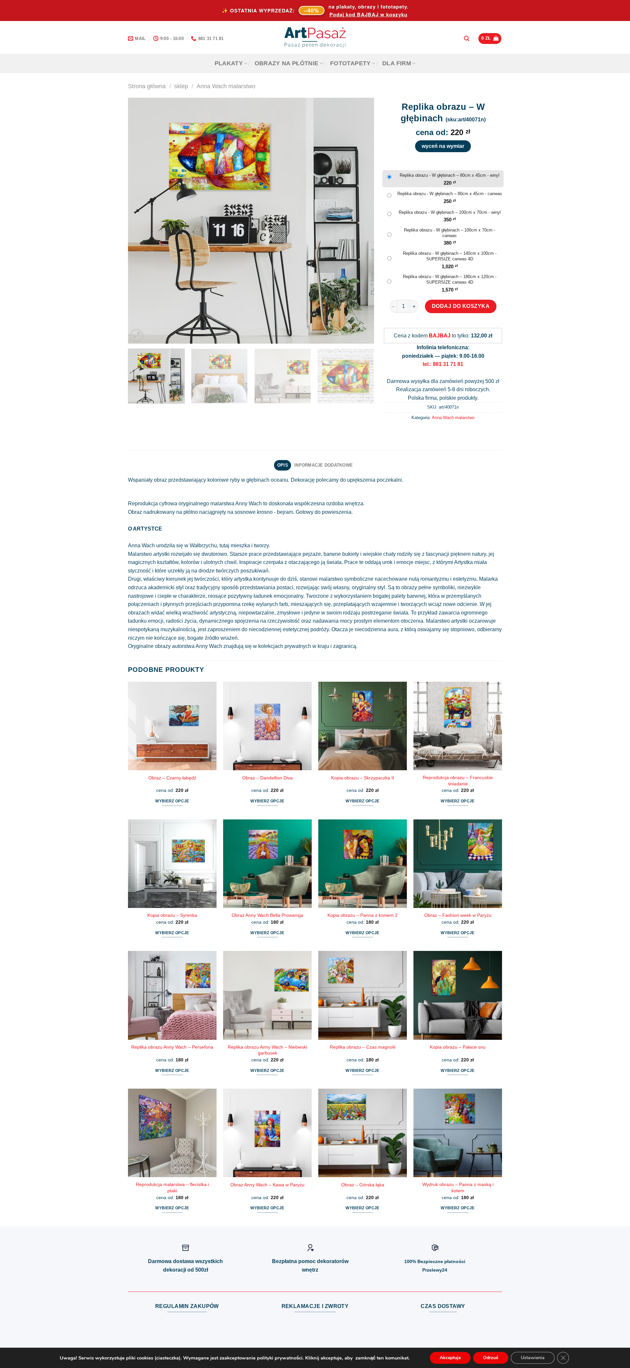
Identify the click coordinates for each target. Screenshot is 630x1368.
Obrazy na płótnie (287, 63)
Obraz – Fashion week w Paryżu (458, 915)
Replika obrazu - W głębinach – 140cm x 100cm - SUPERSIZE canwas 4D (449, 256)
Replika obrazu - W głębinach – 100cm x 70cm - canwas (449, 233)
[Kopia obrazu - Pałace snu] (457, 995)
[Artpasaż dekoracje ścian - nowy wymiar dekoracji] (315, 37)
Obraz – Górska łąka (362, 1184)
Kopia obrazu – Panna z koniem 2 (362, 915)
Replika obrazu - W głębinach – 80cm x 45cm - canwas (449, 193)
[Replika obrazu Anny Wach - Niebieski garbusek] (267, 995)
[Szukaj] (466, 38)
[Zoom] (136, 335)
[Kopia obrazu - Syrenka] (172, 863)
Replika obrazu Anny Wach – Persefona (172, 1047)
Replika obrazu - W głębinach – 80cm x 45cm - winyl (449, 175)
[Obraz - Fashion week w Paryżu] (457, 863)
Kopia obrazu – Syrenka (172, 915)
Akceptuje (450, 1358)
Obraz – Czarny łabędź (172, 777)
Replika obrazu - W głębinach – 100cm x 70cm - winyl (450, 212)
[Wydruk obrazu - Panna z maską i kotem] (457, 1133)
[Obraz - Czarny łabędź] (172, 726)
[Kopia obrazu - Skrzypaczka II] (362, 726)
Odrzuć (490, 1358)
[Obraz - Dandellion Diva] (267, 726)
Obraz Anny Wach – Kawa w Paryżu (267, 1184)
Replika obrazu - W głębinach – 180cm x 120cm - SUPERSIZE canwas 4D (449, 279)
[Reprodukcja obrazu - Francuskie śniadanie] (457, 726)
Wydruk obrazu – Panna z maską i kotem (458, 1187)
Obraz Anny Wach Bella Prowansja (267, 915)
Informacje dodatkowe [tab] (323, 465)
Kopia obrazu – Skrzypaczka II (362, 777)
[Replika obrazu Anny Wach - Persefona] (172, 995)
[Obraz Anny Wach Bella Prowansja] (267, 863)
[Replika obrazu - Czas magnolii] (362, 995)
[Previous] (141, 220)
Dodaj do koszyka (461, 306)
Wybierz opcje (172, 801)
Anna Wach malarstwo (226, 86)
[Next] (361, 220)
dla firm (396, 63)
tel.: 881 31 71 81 (443, 364)
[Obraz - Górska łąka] (362, 1133)
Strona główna (147, 86)
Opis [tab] (282, 465)
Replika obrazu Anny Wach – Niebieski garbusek (267, 1050)
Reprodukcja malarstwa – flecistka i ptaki (172, 1187)
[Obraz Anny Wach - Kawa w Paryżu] (267, 1133)
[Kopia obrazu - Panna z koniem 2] (362, 863)
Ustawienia (533, 1358)
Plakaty (229, 63)
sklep (181, 86)
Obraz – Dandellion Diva (267, 777)
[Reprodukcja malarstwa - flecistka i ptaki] (172, 1133)
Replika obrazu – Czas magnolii (362, 1047)
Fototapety (350, 63)
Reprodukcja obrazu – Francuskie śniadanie (458, 780)
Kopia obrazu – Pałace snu (458, 1047)
